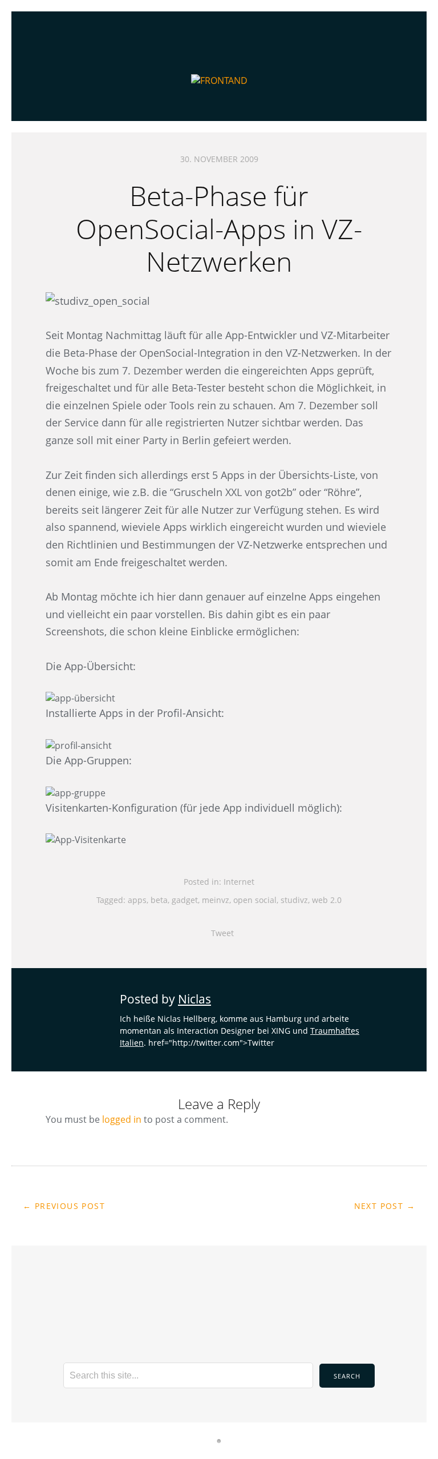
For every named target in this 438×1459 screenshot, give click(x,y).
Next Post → (384, 1205)
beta (159, 899)
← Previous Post (64, 1205)
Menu (219, 25)
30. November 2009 (219, 159)
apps (137, 899)
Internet (239, 881)
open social (255, 899)
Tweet (222, 933)
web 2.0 (327, 899)
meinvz (215, 899)
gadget (185, 899)
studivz (294, 899)
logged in (121, 1119)
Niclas (194, 999)
